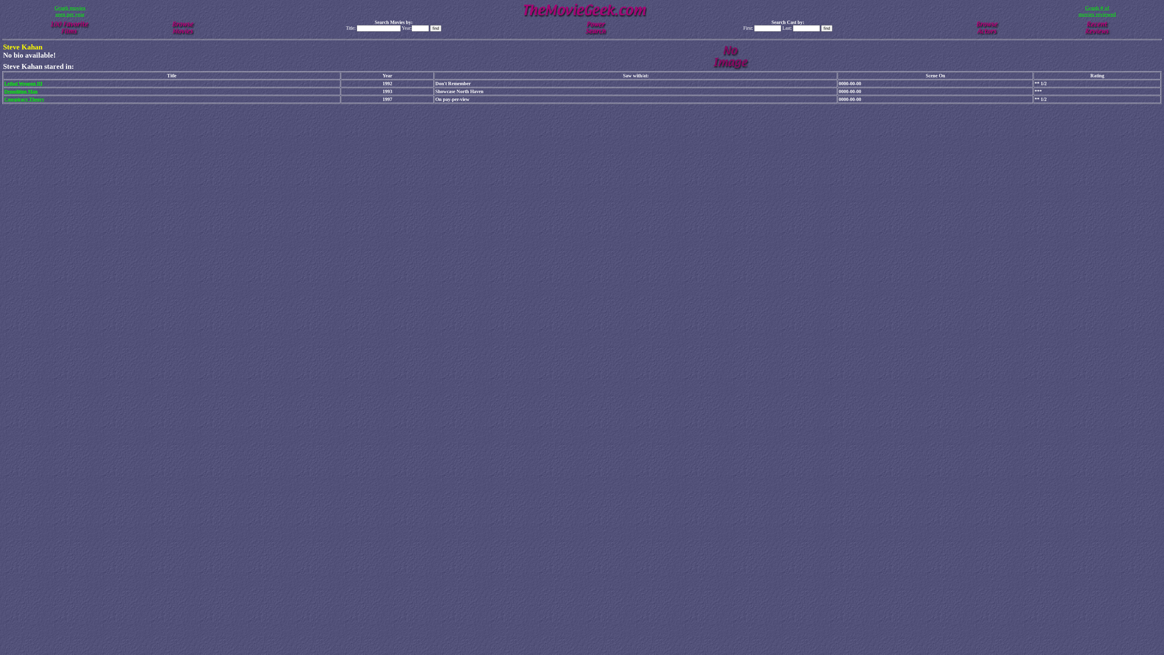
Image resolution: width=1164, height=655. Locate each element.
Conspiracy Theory (24, 99)
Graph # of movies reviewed (1097, 11)
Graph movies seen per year (70, 11)
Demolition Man (21, 91)
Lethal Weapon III (23, 83)
